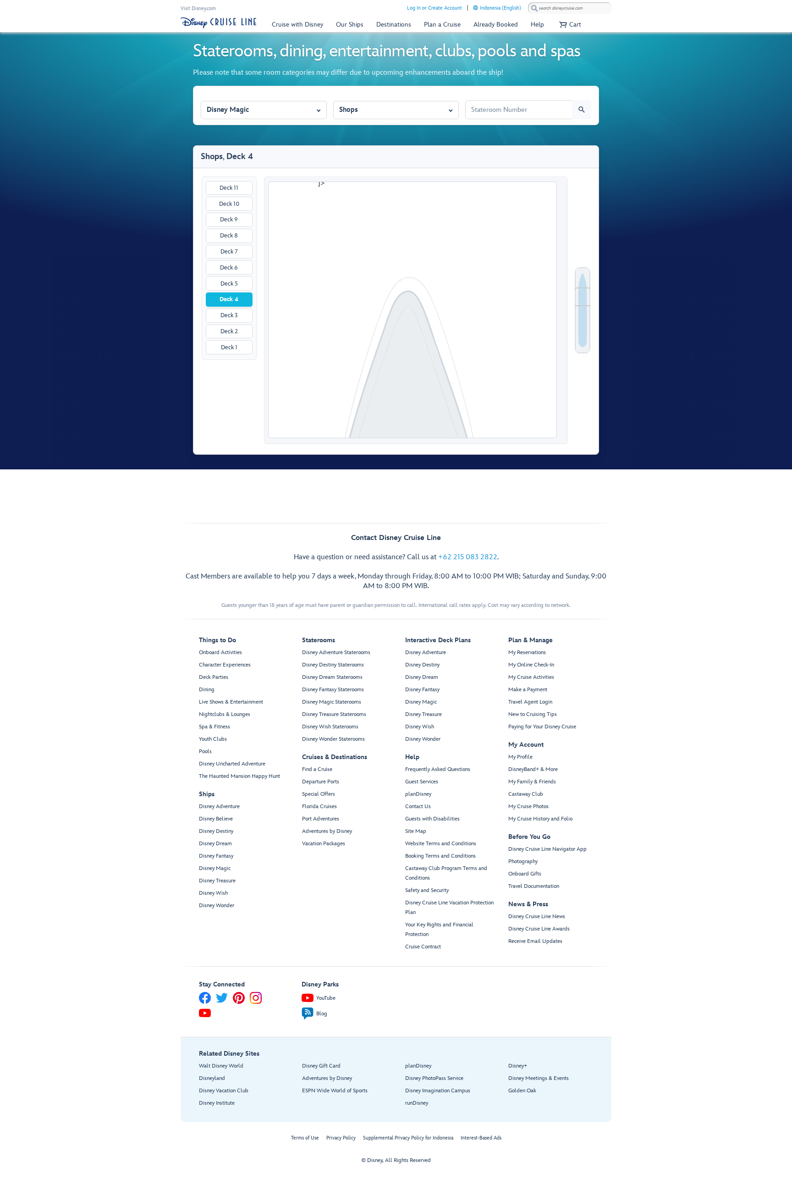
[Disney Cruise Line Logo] (218, 23)
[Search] (534, 8)
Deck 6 (229, 267)
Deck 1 (229, 347)
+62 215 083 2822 (467, 557)
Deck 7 (229, 251)
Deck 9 (229, 219)
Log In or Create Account (434, 8)
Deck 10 (229, 204)
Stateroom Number (493, 96)
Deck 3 (229, 315)
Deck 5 (229, 283)
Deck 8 (229, 235)
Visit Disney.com (198, 8)
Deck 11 (229, 188)
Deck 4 (229, 299)
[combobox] (569, 8)
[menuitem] (475, 7)
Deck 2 (229, 331)
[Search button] (581, 109)
